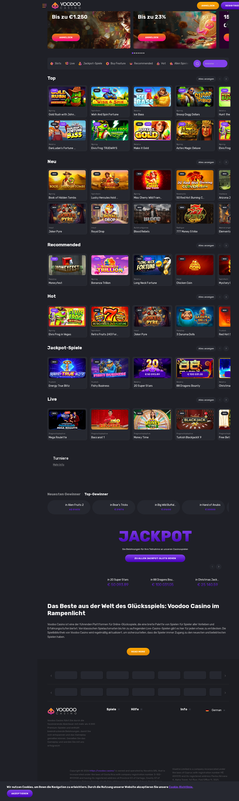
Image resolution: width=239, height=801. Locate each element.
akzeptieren (19, 793)
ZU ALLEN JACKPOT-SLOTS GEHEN (155, 558)
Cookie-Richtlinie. (181, 787)
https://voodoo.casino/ (102, 770)
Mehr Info (58, 464)
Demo (67, 103)
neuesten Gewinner (64, 494)
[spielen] (67, 95)
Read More (138, 651)
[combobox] (215, 63)
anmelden (65, 37)
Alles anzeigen (206, 79)
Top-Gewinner (96, 494)
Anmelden (208, 5)
